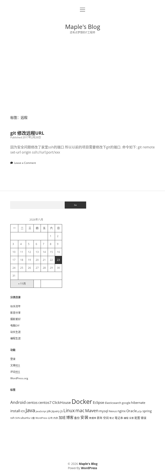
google (126, 403)
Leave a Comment (25, 163)
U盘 (33, 417)
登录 (12, 359)
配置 (137, 418)
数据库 (92, 417)
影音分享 (15, 313)
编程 (126, 417)
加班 (62, 417)
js (61, 411)
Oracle (131, 411)
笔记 (111, 417)
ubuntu (25, 418)
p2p (140, 411)
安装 (84, 417)
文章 (15, 365)
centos (32, 402)
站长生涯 (15, 332)
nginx (122, 411)
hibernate (138, 402)
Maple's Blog (82, 26)
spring (147, 411)
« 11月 (22, 283)
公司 (50, 417)
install (15, 410)
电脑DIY (15, 325)
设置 (131, 417)
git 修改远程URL (27, 133)
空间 (106, 418)
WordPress (41, 417)
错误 (143, 418)
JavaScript (41, 411)
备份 (77, 418)
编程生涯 (15, 338)
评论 (15, 372)
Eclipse (98, 402)
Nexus (113, 411)
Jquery (56, 411)
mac (79, 410)
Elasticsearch (113, 403)
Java (30, 410)
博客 (69, 417)
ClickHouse (61, 402)
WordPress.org (19, 378)
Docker (82, 401)
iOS (23, 411)
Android (18, 402)
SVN (17, 417)
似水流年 (15, 306)
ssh (12, 418)
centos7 (45, 402)
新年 (99, 418)
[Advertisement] (82, 75)
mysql (103, 411)
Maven (91, 410)
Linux (69, 410)
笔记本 (119, 418)
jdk (49, 411)
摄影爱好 (15, 319)
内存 (55, 417)
